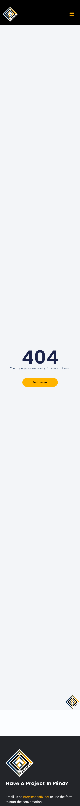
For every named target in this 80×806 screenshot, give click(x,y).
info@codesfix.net (36, 797)
